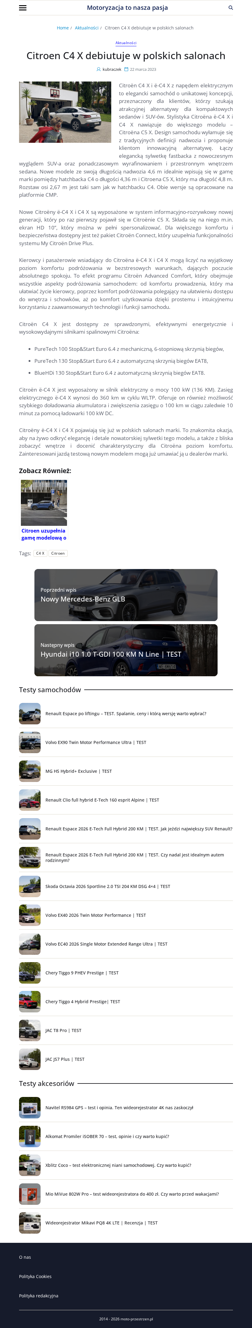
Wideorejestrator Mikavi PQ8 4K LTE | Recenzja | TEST (101, 1223)
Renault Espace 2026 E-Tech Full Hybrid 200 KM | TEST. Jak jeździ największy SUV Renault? (138, 829)
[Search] (231, 8)
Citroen (58, 553)
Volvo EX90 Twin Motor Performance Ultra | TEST (95, 742)
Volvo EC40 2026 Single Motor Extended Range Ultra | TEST (106, 944)
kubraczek (112, 69)
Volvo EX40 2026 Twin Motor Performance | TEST (95, 915)
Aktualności (126, 42)
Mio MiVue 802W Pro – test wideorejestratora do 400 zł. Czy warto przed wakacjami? (132, 1194)
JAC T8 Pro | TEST (63, 1030)
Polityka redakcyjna (38, 1296)
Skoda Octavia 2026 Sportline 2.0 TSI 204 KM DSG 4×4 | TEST (107, 886)
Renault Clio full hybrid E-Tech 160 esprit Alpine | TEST (102, 800)
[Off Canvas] (22, 7)
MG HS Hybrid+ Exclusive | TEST (78, 771)
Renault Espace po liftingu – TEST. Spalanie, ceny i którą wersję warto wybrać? (125, 713)
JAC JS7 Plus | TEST (65, 1059)
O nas (25, 1257)
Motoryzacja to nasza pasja (127, 8)
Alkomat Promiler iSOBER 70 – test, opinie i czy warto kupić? (107, 1136)
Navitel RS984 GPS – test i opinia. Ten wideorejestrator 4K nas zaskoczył (119, 1107)
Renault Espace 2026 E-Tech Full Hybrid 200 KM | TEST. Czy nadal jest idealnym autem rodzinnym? (134, 857)
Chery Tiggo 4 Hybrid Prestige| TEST (82, 1001)
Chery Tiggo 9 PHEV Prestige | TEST (82, 973)
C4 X (40, 553)
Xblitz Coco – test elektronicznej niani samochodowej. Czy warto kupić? (118, 1165)
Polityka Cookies (35, 1276)
